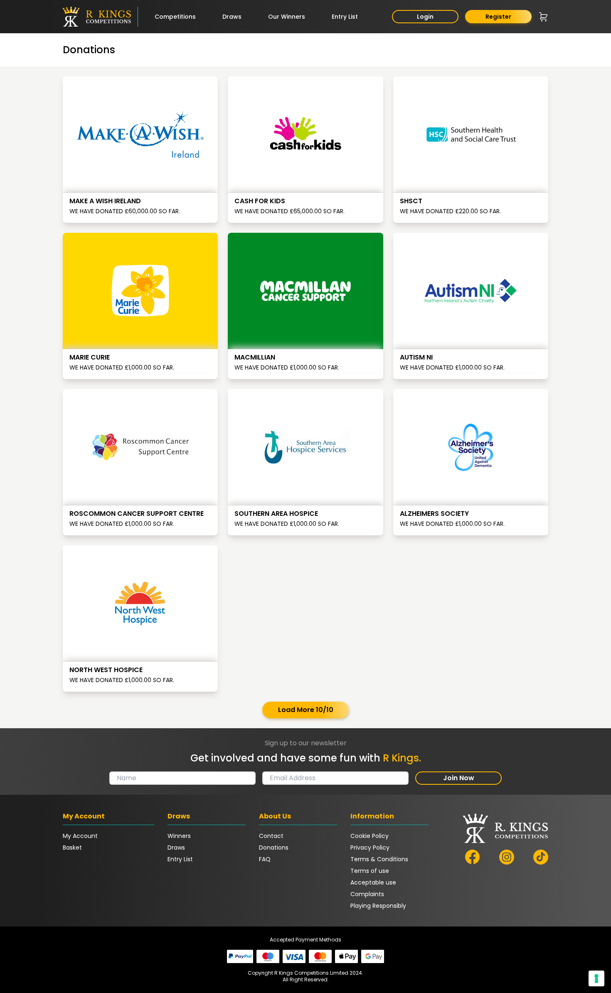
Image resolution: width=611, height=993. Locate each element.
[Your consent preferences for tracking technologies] (596, 978)
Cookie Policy (369, 836)
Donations (273, 847)
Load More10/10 (305, 710)
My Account (80, 836)
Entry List (345, 16)
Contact (271, 836)
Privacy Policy (369, 847)
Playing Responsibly (378, 906)
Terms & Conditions (379, 859)
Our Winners (286, 16)
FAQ (265, 859)
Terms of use (369, 871)
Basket (72, 847)
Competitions (175, 16)
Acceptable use (373, 882)
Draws (231, 16)
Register (498, 16)
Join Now (458, 778)
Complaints (367, 894)
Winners (179, 836)
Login (425, 16)
